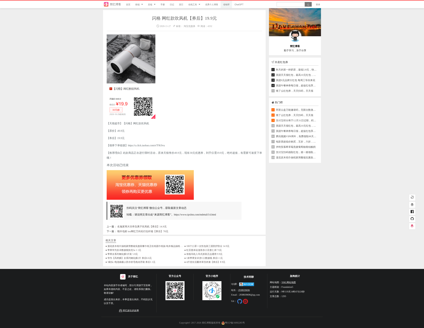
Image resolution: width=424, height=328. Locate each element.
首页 (128, 4)
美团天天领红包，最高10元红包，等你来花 (296, 74)
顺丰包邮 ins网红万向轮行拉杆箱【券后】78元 (142, 231)
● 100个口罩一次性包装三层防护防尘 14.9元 (206, 246)
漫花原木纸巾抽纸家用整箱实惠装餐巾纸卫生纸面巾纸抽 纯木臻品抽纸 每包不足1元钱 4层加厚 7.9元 (296, 157)
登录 (318, 4)
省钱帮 (226, 4)
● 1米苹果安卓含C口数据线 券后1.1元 (203, 258)
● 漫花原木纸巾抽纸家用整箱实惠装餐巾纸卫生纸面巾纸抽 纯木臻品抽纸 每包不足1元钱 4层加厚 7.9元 (145, 246)
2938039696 (244, 290)
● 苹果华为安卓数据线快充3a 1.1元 (123, 250)
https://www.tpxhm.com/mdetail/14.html (195, 214)
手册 (162, 4)
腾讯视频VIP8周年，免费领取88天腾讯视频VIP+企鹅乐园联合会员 (296, 136)
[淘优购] (412, 205)
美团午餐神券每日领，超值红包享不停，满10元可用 (296, 85)
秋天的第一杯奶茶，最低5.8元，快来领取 (296, 69)
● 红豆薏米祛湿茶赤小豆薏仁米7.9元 (203, 250)
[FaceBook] (412, 212)
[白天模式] (412, 197)
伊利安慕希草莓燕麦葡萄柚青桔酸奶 (296, 146)
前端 (137, 4)
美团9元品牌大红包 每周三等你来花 (295, 80)
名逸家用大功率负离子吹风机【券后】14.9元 (142, 226)
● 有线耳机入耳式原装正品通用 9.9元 (203, 254)
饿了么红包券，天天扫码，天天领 (294, 90)
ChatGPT (239, 4)
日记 (172, 4)
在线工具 (192, 4)
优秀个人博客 (211, 4)
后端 (150, 4)
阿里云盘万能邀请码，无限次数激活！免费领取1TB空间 (296, 109)
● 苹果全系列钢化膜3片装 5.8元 (122, 254)
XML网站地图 (288, 282)
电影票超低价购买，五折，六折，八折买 (296, 141)
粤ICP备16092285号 (235, 322)
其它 (181, 4)
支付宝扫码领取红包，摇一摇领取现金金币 (296, 152)
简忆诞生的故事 (131, 310)
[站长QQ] (412, 226)
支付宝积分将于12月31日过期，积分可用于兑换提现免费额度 (296, 120)
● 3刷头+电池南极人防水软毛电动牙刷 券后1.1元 (130, 262)
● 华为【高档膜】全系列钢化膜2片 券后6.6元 (129, 258)
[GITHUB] (412, 219)
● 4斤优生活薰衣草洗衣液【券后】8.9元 (204, 262)
